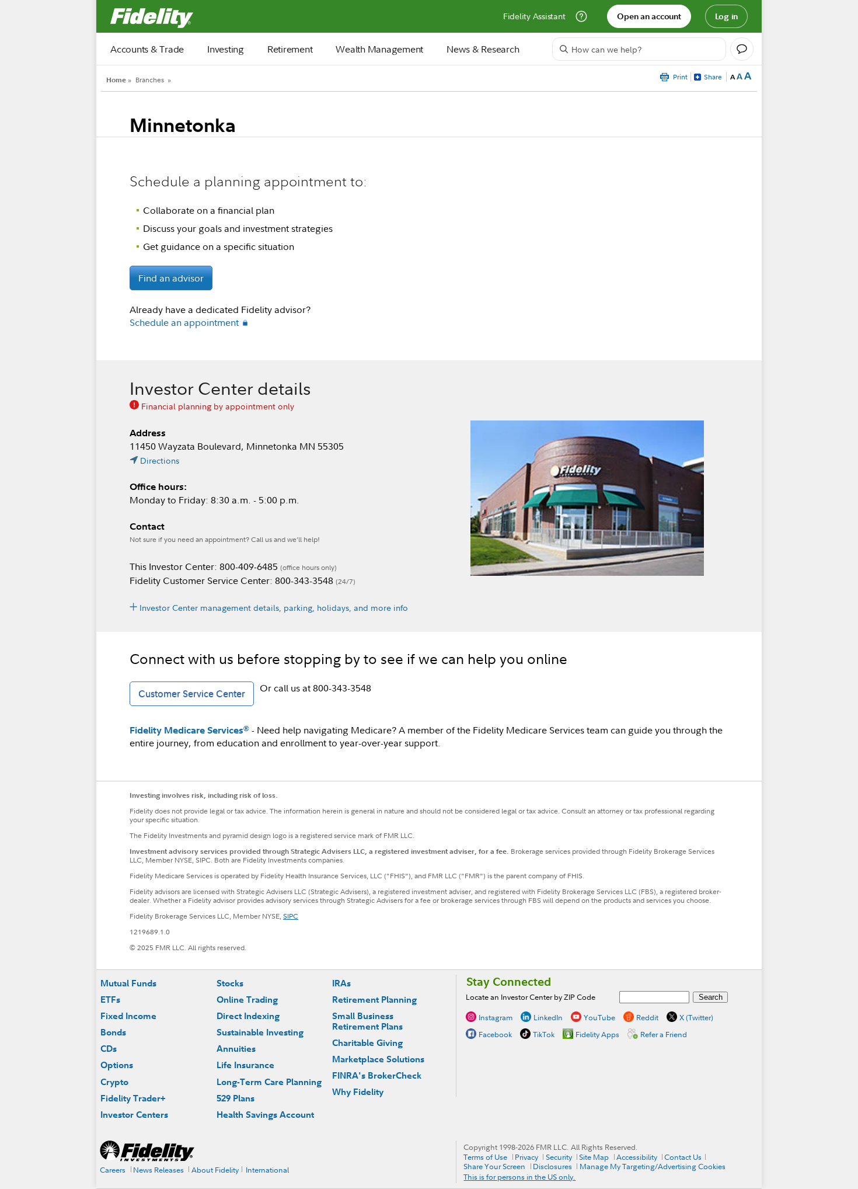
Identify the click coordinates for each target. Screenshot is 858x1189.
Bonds (113, 1032)
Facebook (495, 1034)
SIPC (290, 916)
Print (680, 77)
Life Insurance (245, 1064)
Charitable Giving (367, 1042)
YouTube (599, 1017)
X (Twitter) (696, 1017)
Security (559, 1157)
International (267, 1169)
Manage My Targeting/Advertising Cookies (653, 1166)
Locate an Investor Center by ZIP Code (530, 997)
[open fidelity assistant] (742, 49)
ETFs (110, 999)
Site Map (594, 1157)
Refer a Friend (663, 1034)
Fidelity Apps (597, 1034)
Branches (149, 80)
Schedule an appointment (184, 322)
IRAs (341, 983)
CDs (108, 1048)
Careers (112, 1169)
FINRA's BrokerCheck (376, 1075)
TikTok (543, 1034)
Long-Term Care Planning (269, 1081)
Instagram (495, 1017)
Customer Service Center (191, 693)
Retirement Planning (374, 999)
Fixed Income (128, 1015)
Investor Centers (134, 1114)
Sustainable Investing (260, 1032)
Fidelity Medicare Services (189, 730)
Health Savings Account (265, 1114)
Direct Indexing (248, 1015)
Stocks (230, 983)
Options (116, 1064)
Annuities (236, 1048)
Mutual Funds (128, 983)
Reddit (647, 1017)
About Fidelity (215, 1169)
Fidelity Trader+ (132, 1098)
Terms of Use (485, 1157)
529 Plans (235, 1098)
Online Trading (247, 999)
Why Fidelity (357, 1091)
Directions (159, 460)
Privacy (526, 1157)
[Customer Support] (581, 16)
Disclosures (552, 1166)
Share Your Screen (494, 1166)
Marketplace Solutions (378, 1059)
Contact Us (683, 1157)
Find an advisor (171, 278)
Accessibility (636, 1157)
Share (713, 77)
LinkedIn (548, 1017)
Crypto (114, 1081)
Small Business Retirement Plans (367, 1021)
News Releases (158, 1169)
